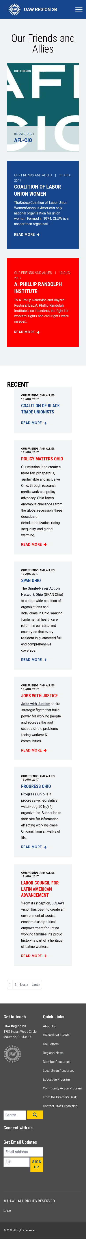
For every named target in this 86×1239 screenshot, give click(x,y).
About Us (49, 1026)
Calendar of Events (56, 1035)
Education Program (56, 1079)
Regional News (53, 1053)
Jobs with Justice (39, 695)
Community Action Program (62, 1088)
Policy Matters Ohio (42, 459)
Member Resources (56, 1062)
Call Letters (51, 1044)
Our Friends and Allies (38, 395)
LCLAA (57, 903)
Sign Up (36, 1164)
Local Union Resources (58, 1070)
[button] (35, 1114)
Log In (7, 1210)
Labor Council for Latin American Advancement (40, 889)
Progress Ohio (36, 786)
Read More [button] (43, 234)
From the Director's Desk (60, 1097)
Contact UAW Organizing (60, 1106)
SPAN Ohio (31, 580)
